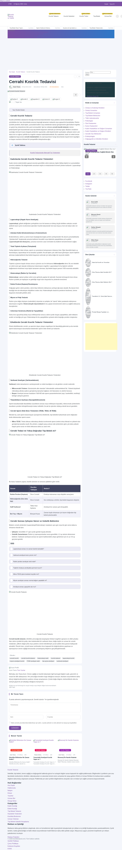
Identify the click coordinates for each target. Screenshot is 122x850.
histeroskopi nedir (43, 658)
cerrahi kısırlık (14, 658)
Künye (10, 793)
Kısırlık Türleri (84, 15)
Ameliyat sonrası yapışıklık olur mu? (24, 587)
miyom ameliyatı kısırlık (17, 661)
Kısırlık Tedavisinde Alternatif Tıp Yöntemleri (45, 153)
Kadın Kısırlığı (12, 806)
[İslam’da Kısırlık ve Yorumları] (100, 262)
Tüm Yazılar (21, 670)
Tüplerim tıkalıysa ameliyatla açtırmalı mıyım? (27, 568)
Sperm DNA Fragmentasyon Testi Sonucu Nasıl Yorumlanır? (28, 32)
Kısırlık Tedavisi (54, 15)
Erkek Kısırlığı (12, 808)
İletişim (10, 790)
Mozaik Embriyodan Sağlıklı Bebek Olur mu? (23, 35)
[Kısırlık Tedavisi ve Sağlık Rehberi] (11, 16)
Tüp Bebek (96, 16)
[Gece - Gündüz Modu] (113, 16)
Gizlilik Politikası (13, 841)
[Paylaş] (10, 94)
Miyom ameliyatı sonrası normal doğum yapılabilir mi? (30, 580)
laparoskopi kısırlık (68, 658)
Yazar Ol (112, 4)
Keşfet (106, 4)
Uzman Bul (107, 15)
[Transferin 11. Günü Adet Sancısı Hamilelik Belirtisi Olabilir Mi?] (100, 296)
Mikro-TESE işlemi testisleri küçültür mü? (26, 574)
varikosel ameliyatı (62, 661)
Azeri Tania (13, 755)
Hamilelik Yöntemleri (15, 814)
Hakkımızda (12, 788)
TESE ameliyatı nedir (33, 661)
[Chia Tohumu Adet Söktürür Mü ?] (100, 282)
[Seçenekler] (79, 95)
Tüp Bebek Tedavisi (14, 811)
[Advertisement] (61, 52)
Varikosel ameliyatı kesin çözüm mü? (25, 555)
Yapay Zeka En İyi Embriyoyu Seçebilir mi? (22, 37)
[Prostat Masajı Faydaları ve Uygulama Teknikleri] (100, 312)
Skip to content (5, 1)
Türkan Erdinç (37, 755)
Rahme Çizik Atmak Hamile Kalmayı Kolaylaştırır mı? (25, 34)
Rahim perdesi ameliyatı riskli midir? (24, 561)
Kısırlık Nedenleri (69, 16)
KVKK (10, 849)
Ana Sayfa (12, 72)
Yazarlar (10, 796)
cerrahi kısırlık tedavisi (28, 658)
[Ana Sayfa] (30, 16)
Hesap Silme (12, 801)
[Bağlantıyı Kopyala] (75, 76)
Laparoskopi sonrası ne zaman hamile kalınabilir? (28, 549)
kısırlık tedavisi (55, 658)
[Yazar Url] (10, 86)
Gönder (15, 728)
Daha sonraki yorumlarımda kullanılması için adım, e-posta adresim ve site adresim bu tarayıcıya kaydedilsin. (44, 723)
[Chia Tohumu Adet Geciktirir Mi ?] (100, 272)
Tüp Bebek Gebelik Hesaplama (18, 821)
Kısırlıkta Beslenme (14, 816)
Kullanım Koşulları (14, 846)
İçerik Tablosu (20, 145)
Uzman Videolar (13, 819)
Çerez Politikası (13, 843)
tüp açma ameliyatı (48, 661)
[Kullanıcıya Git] (88, 202)
